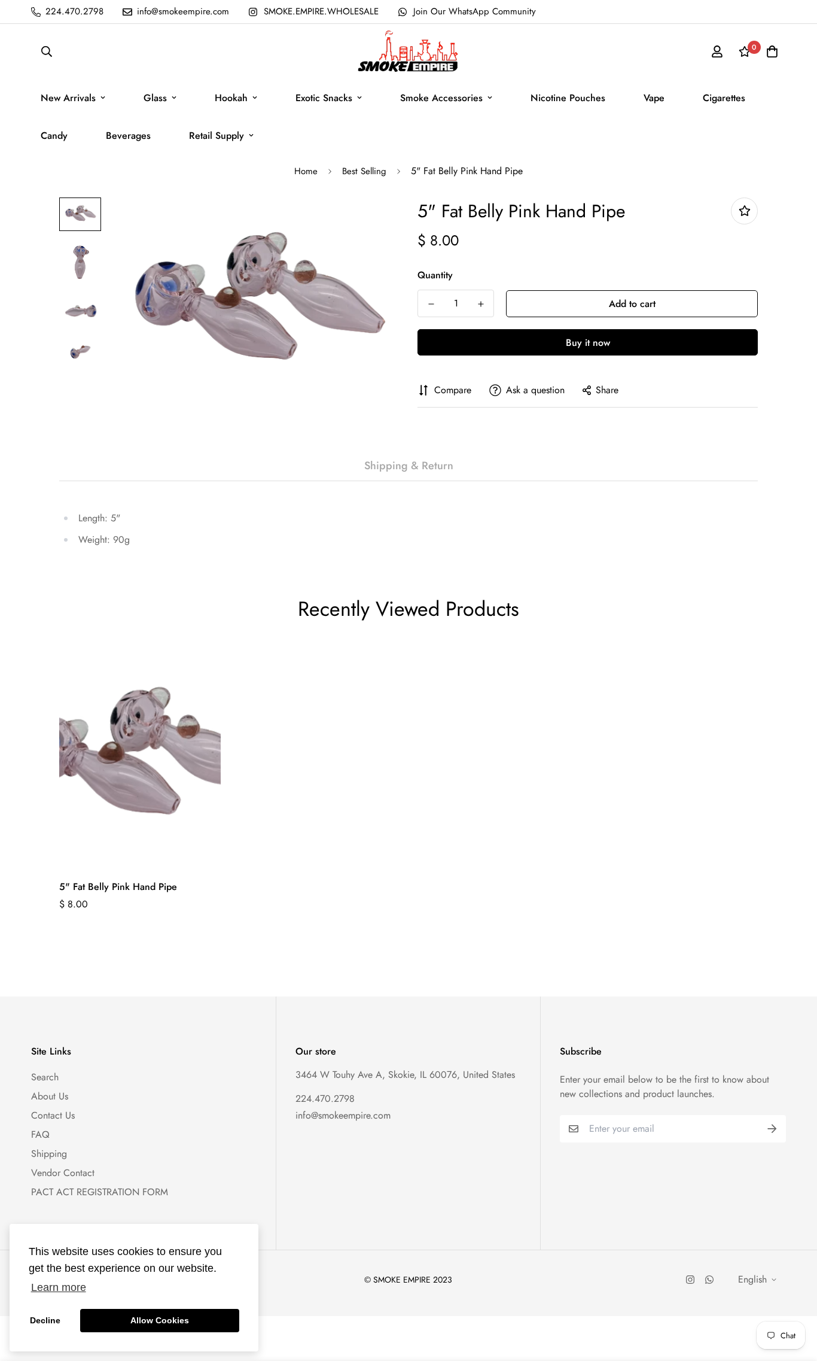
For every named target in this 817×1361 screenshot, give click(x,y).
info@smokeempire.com (343, 1115)
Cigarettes (724, 98)
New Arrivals (68, 98)
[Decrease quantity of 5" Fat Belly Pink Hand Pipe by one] (431, 304)
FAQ (40, 1134)
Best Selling (364, 171)
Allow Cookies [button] (159, 1320)
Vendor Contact (62, 1173)
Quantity (435, 275)
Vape (654, 98)
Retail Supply (216, 135)
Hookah (231, 98)
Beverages (128, 135)
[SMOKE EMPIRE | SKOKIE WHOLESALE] (408, 51)
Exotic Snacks (323, 98)
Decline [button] (45, 1320)
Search (45, 1077)
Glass (155, 98)
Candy (54, 135)
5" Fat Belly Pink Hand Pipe (118, 887)
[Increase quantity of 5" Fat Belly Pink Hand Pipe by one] (480, 304)
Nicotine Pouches (568, 98)
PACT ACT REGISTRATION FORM (99, 1192)
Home (306, 171)
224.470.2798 (325, 1098)
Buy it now (588, 343)
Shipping (49, 1154)
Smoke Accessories (441, 98)
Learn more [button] (58, 1287)
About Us (49, 1096)
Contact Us (53, 1115)
